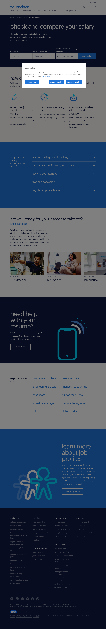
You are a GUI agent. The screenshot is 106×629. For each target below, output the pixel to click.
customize (32, 82)
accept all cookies (74, 82)
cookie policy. (46, 76)
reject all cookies (56, 82)
